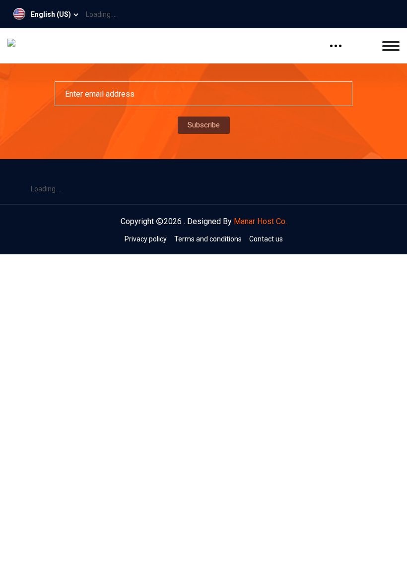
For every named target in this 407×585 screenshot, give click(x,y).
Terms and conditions (208, 239)
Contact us (266, 239)
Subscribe (204, 124)
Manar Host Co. (260, 221)
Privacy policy (146, 239)
